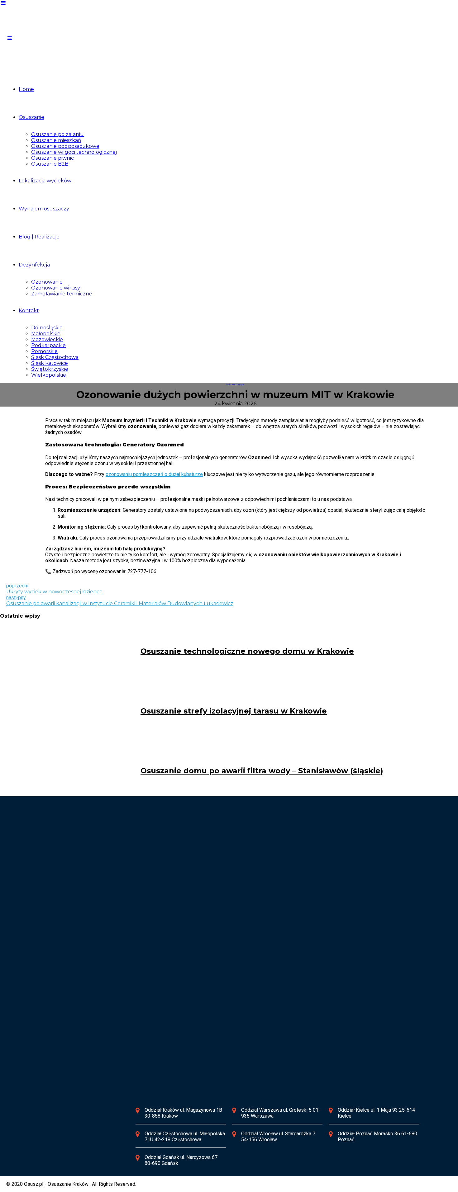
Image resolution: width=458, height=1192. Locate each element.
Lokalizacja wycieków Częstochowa (219, 847)
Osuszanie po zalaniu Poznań (212, 985)
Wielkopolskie (48, 375)
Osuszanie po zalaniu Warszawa (86, 919)
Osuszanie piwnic (52, 158)
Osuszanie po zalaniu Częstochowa (219, 852)
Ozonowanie (47, 282)
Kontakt (29, 310)
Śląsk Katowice (49, 363)
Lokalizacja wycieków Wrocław (213, 913)
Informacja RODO (74, 1141)
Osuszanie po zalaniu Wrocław (213, 919)
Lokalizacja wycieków (45, 181)
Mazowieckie (47, 339)
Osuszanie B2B (50, 164)
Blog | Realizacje (39, 237)
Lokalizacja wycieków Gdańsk (84, 1045)
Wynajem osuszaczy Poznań (211, 991)
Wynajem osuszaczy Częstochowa (218, 858)
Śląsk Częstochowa (55, 357)
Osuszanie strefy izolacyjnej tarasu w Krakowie (234, 710)
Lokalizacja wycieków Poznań (213, 979)
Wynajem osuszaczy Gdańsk (82, 1057)
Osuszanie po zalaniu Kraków (83, 852)
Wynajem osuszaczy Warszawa (85, 925)
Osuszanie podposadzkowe (65, 146)
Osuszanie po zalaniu (57, 134)
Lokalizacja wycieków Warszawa (87, 913)
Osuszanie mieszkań (56, 140)
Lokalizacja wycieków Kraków (83, 847)
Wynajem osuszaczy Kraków (82, 858)
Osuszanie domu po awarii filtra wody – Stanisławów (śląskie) (262, 770)
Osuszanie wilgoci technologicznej (74, 152)
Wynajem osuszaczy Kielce (81, 991)
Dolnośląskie (47, 328)
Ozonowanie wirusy (55, 288)
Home (26, 89)
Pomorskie (44, 351)
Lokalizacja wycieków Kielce (82, 979)
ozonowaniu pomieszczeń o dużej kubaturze (154, 474)
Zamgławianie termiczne (61, 294)
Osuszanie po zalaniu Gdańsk (83, 1051)
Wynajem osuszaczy (44, 209)
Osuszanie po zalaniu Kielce (82, 985)
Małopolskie (45, 334)
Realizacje (237, 384)
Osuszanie (31, 117)
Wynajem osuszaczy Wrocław (212, 925)
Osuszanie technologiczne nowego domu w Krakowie (247, 651)
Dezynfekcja (34, 265)
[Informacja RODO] (41, 1141)
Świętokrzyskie (49, 369)
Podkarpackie (48, 345)
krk (228, 384)
